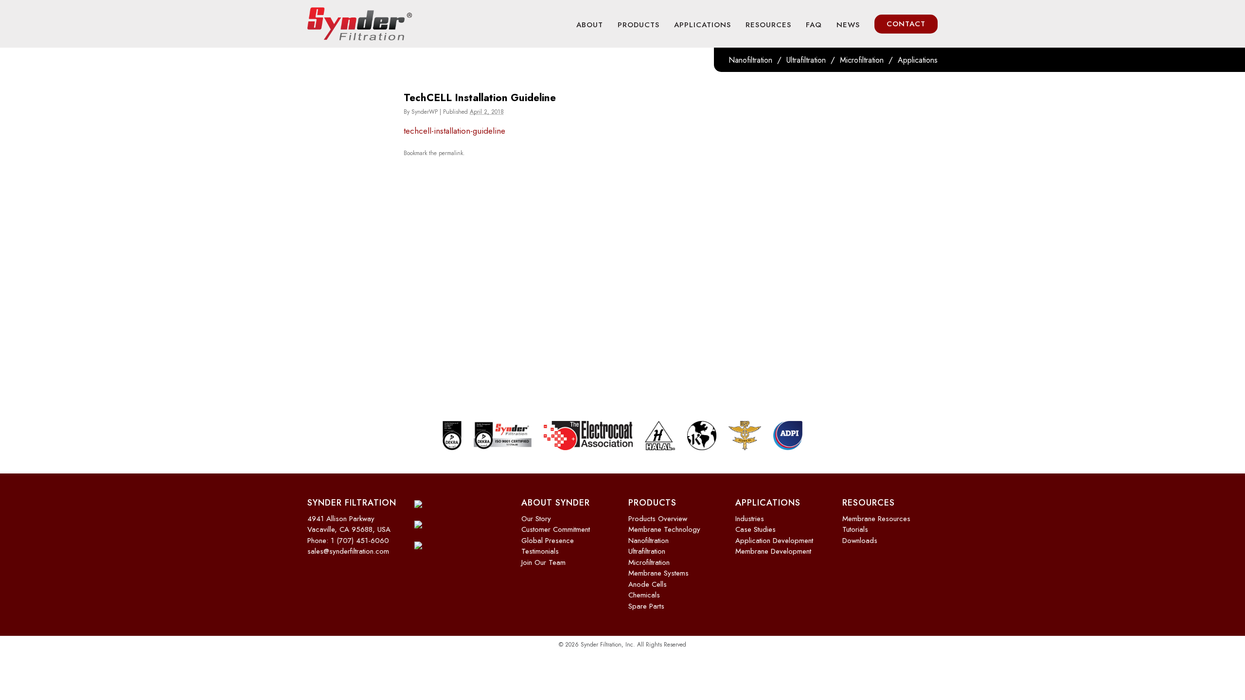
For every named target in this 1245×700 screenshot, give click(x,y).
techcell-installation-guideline (454, 131)
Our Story (536, 518)
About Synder (555, 502)
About (589, 24)
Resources (768, 24)
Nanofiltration (750, 60)
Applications (702, 24)
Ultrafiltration (806, 60)
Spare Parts (646, 606)
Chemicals (644, 595)
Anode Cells (647, 584)
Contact (906, 23)
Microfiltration (862, 60)
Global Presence (547, 540)
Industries (749, 518)
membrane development (773, 551)
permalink (451, 153)
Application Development (774, 540)
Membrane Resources (876, 518)
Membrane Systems (658, 573)
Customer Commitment (555, 529)
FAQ (814, 24)
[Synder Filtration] (359, 23)
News (848, 24)
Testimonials (540, 551)
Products (638, 24)
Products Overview (657, 518)
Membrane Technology (664, 529)
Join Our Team (543, 562)
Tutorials (855, 529)
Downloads (859, 540)
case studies (755, 529)
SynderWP (424, 111)
